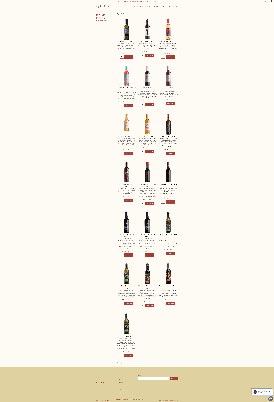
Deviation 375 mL (126, 41)
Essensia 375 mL (126, 136)
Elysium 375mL (147, 88)
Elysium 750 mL (168, 88)
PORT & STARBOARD (102, 20)
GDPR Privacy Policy (139, 399)
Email (139, 375)
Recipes (156, 6)
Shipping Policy (130, 401)
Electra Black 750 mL (147, 41)
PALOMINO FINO (101, 19)
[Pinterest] (102, 400)
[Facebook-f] (99, 400)
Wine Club (148, 6)
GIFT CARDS (99, 17)
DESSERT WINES (101, 14)
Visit (141, 6)
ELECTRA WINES (101, 15)
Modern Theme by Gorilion (171, 400)
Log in (267, 1)
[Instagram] (97, 400)
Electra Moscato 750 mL (168, 41)
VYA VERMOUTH (100, 22)
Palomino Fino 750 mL (168, 136)
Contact (175, 6)
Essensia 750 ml (147, 136)
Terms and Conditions (128, 399)
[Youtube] (107, 400)
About (162, 6)
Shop (135, 6)
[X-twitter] (105, 400)
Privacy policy (119, 399)
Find (169, 6)
